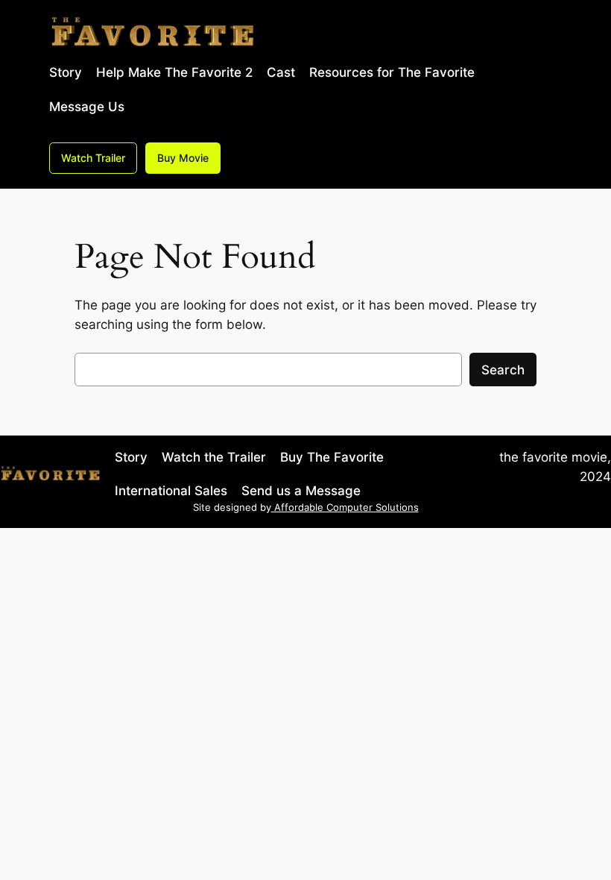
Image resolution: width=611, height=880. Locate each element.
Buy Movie (183, 157)
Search (503, 369)
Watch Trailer (93, 157)
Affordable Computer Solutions (345, 507)
